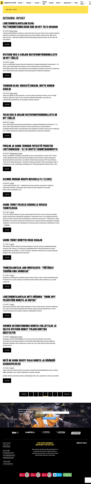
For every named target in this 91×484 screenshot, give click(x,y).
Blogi (11, 31)
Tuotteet (37, 3)
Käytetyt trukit (45, 3)
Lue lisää (7, 44)
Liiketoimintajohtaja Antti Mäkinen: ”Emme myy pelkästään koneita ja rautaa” (29, 298)
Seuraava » (67, 394)
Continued (7, 225)
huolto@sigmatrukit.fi (8, 453)
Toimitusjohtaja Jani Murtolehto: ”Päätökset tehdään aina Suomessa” (28, 269)
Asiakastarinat (14, 153)
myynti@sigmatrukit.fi (8, 457)
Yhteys (76, 3)
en (90, 4)
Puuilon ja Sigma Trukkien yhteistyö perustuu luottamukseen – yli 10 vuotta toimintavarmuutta (30, 147)
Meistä (58, 3)
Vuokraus (51, 3)
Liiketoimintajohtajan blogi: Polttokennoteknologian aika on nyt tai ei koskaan (30, 25)
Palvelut (20, 3)
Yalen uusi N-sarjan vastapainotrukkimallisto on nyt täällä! (30, 116)
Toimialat (28, 3)
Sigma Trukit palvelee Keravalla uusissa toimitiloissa (25, 206)
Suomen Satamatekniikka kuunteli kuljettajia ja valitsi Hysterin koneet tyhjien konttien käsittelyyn (29, 329)
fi (89, 2)
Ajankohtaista (67, 3)
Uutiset (15, 31)
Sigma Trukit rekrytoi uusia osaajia (22, 240)
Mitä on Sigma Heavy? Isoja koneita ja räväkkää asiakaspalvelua (29, 362)
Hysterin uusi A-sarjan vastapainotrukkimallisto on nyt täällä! (30, 56)
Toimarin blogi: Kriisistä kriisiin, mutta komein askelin (28, 87)
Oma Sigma (82, 3)
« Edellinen (23, 394)
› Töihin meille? (6, 461)
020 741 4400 (6, 450)
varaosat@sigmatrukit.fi (9, 455)
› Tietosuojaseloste (8, 464)
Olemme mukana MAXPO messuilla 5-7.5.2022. (27, 179)
